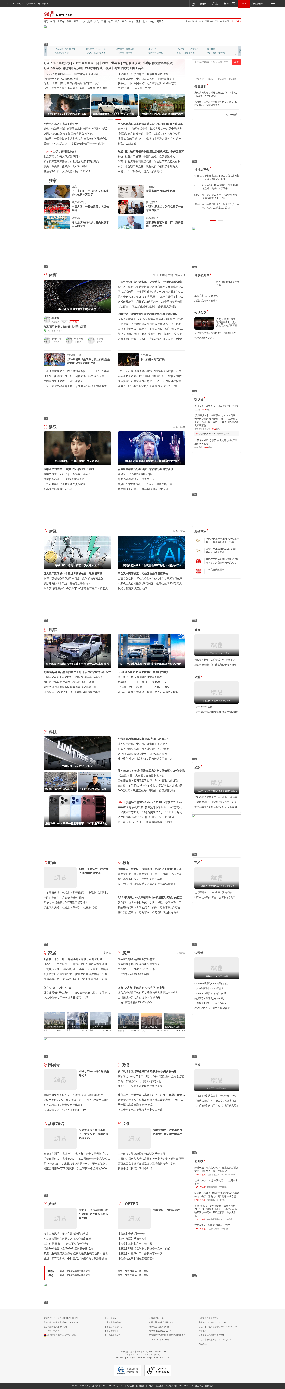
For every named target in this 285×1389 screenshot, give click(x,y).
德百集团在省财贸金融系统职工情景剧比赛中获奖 (147, 1163)
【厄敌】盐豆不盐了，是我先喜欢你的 (140, 1253)
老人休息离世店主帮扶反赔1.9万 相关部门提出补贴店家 (150, 123)
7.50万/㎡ (84, 1030)
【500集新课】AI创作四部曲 (209, 988)
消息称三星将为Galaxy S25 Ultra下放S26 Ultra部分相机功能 (155, 803)
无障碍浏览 (31, 3)
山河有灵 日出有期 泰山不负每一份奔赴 (67, 1243)
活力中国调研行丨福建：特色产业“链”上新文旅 (71, 83)
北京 (145, 21)
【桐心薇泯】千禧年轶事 (132, 1238)
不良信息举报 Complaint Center (179, 1386)
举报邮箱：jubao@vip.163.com (212, 1322)
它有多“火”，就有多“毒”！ (59, 987)
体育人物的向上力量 (186, 53)
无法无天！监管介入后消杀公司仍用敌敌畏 (216, 406)
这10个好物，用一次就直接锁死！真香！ (67, 997)
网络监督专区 (230, 13)
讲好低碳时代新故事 (186, 49)
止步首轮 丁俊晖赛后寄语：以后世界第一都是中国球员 (150, 128)
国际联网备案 (110, 1318)
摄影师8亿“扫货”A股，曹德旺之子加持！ (67, 583)
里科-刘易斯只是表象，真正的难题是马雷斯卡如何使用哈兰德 (88, 361)
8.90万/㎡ (61, 1030)
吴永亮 (55, 318)
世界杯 (60, 21)
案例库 (107, 952)
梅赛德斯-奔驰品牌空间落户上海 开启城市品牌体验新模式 (77, 672)
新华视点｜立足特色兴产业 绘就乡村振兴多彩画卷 (147, 1071)
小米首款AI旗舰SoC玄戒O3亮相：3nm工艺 (143, 738)
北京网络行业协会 (157, 1318)
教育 (110, 21)
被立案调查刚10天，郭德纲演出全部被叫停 (143, 489)
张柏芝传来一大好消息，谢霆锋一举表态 (67, 474)
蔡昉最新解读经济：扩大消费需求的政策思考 (164, 224)
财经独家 (200, 531)
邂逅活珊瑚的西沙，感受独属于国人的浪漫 (90, 224)
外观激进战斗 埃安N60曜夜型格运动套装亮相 (70, 687)
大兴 (143, 1030)
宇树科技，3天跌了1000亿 (140, 156)
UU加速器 (224, 21)
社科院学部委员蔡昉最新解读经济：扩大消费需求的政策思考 (222, 561)
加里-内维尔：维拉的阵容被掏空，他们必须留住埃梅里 (150, 333)
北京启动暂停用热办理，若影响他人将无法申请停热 (148, 992)
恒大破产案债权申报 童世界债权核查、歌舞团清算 (73, 573)
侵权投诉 (209, 1386)
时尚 (52, 862)
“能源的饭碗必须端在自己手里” (61, 74)
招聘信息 (140, 1386)
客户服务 (150, 1386)
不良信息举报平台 (112, 1331)
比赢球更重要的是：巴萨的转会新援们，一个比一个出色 (77, 371)
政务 (152, 21)
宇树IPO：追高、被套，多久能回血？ (147, 151)
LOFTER (130, 1203)
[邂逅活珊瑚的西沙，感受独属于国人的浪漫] (57, 222)
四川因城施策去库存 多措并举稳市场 (139, 997)
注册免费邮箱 (257, 3)
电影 (175, 427)
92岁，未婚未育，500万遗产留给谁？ (66, 902)
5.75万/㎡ (158, 1030)
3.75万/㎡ (107, 1030)
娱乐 (89, 21)
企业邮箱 (199, 21)
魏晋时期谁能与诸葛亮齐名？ (227, 283)
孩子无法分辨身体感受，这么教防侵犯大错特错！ (147, 883)
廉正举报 (199, 1386)
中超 (170, 275)
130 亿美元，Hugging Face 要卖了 (148, 171)
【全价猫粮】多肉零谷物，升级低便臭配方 (216, 1105)
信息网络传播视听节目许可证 (211, 1335)
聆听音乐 (120, 49)
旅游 (52, 1203)
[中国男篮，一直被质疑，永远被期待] (57, 207)
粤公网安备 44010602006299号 (61, 1335)
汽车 (131, 21)
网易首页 (11, 3)
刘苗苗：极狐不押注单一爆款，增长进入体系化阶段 (148, 692)
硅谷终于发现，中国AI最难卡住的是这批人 (143, 743)
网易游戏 (209, 21)
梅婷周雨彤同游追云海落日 (59, 489)
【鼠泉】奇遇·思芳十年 (131, 1233)
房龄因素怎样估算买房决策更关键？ (139, 964)
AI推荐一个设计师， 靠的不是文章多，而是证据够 (73, 959)
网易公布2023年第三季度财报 (133, 1275)
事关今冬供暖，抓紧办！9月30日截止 (66, 166)
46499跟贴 (230, 1174)
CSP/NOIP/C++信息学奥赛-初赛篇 (212, 1008)
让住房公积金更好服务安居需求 (136, 959)
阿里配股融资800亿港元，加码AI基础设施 (142, 753)
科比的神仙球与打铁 (153, 359)
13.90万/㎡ (180, 1030)
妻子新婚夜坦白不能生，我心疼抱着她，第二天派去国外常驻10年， (216, 177)
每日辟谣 (200, 86)
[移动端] (193, 3)
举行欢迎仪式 (132, 63)
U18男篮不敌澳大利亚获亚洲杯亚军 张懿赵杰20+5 (147, 314)
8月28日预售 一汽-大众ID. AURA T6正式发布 (144, 687)
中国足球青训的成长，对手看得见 (63, 381)
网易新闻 (58, 14)
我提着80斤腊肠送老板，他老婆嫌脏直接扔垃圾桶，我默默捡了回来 (216, 187)
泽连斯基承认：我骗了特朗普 (61, 123)
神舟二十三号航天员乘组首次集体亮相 (140, 1086)
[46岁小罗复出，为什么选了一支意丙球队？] (131, 207)
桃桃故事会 (201, 169)
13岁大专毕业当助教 (125, 53)
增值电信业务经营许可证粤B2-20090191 (62, 1318)
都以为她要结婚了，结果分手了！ (137, 479)
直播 (103, 21)
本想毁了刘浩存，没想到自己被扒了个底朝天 (70, 469)
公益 (197, 677)
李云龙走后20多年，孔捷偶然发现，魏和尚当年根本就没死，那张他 (216, 196)
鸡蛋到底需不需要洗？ (206, 300)
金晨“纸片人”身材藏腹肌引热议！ (137, 474)
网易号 (160, 21)
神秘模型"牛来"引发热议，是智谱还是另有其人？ (146, 758)
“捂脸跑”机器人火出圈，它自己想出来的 (141, 775)
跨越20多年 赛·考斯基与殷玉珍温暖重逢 (141, 78)
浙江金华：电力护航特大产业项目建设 (140, 1109)
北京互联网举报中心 (113, 1322)
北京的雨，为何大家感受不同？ (62, 156)
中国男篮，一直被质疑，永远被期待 (90, 208)
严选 (217, 21)
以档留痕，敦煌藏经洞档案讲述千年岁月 (141, 1153)
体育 (52, 21)
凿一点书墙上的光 (94, 49)
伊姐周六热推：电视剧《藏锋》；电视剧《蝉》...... (73, 907)
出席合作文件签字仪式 (158, 63)
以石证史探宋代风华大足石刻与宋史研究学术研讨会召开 (151, 1158)
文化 (96, 21)
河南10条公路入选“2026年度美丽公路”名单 (69, 1248)
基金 (182, 531)
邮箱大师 (190, 21)
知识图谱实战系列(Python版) (209, 998)
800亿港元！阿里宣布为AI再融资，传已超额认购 (146, 790)
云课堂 (198, 953)
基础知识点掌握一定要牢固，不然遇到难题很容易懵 (148, 912)
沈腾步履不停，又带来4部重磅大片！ (65, 479)
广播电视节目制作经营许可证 (162, 1322)
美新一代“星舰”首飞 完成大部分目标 (140, 1081)
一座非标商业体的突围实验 (133, 974)
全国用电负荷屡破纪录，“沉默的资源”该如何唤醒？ (73, 1095)
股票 (175, 531)
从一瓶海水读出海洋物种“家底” (136, 1104)
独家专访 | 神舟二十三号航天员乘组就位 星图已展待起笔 (151, 1076)
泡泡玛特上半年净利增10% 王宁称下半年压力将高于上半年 (222, 540)
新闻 (46, 21)
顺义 (92, 1030)
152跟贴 (228, 1219)
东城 (166, 1030)
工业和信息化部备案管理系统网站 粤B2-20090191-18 (142, 1351)
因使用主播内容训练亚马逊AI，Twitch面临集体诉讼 (148, 780)
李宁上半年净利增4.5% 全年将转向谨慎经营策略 (221, 551)
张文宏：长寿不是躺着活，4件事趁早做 (214, 659)
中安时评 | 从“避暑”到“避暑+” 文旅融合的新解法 (145, 74)
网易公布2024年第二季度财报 (75, 1271)
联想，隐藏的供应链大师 (132, 588)
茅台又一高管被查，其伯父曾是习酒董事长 (143, 573)
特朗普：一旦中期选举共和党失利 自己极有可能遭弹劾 (76, 138)
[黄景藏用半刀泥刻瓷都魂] (131, 191)
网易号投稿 (231, 114)
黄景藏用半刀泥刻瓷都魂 (160, 190)
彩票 (69, 21)
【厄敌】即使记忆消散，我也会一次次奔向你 (144, 1248)
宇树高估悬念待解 (215, 569)
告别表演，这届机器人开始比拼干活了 (66, 1109)
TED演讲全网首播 (63, 53)
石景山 (121, 1030)
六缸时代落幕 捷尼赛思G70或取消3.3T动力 (69, 682)
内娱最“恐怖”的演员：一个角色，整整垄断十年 (145, 484)
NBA (155, 275)
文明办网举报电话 (112, 1335)
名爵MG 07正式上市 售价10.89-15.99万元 (142, 682)
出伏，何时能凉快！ (65, 151)
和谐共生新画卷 (127, 143)
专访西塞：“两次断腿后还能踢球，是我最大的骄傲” (147, 306)
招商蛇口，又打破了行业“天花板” (137, 969)
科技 (82, 21)
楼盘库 (181, 952)
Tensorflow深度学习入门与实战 (210, 993)
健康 (138, 21)
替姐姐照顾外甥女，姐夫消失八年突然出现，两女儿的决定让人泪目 (215, 206)
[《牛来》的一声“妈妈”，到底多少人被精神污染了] (57, 191)
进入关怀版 (43, 3)
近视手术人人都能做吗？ (207, 295)
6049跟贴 (221, 1200)
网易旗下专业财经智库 (65, 49)
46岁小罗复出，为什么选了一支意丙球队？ (164, 208)
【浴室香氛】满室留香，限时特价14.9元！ (216, 1095)
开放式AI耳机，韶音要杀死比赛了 (63, 1104)
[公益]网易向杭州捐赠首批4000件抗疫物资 (216, 712)
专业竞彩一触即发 (215, 53)
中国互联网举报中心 (113, 1327)
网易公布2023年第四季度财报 (75, 1275)
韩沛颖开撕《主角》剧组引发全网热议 (147, 166)
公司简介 (121, 1386)
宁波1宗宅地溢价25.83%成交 (135, 1002)
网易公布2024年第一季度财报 (133, 1271)
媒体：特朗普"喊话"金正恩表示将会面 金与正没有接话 (75, 128)
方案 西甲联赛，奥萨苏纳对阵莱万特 (65, 326)
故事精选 (56, 1123)
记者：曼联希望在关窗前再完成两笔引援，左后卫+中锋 (150, 338)
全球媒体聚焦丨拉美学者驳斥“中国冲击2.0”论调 (145, 83)
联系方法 (130, 1386)
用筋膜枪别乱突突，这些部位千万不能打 (215, 664)
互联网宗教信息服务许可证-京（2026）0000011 (216, 1341)
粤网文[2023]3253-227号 (160, 1331)
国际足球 (180, 275)
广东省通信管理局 (51, 1331)
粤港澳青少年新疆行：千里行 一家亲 (139, 88)
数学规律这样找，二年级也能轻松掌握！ (141, 879)
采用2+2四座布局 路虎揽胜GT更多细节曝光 (143, 672)
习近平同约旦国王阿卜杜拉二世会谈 (96, 63)
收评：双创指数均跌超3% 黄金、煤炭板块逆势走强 (73, 578)
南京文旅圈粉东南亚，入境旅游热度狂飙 (67, 1238)
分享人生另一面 (214, 49)
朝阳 (46, 1030)
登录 (244, 3)
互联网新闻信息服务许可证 (55, 1327)
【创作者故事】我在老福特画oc (136, 1258)
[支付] (226, 3)
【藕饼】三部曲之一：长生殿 (135, 1243)
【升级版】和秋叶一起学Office (210, 1003)
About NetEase (108, 1386)
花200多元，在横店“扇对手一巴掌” (212, 1225)
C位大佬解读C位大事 (155, 49)
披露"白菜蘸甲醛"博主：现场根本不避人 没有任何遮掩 (149, 138)
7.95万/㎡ (135, 1030)
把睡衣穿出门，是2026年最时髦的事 (65, 897)
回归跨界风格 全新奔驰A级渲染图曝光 (140, 677)
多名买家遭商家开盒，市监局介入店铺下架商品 (71, 161)
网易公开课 (201, 275)
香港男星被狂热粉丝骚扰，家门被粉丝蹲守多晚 (145, 469)
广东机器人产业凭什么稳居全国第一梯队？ (69, 88)
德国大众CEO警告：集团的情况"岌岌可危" (69, 133)
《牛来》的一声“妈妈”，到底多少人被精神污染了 (90, 192)
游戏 (197, 767)
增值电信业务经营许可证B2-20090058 (61, 1322)
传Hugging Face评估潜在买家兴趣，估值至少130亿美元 (151, 770)
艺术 (197, 862)
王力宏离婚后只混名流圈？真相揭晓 (65, 484)
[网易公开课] (204, 3)
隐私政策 (159, 1386)
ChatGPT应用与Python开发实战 (211, 983)
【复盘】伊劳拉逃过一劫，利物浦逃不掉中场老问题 (74, 376)
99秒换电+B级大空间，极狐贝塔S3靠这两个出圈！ (73, 692)
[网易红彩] (106, 319)
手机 (121, 802)
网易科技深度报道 (154, 53)
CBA (163, 275)
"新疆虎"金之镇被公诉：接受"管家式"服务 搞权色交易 (149, 133)
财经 (76, 21)
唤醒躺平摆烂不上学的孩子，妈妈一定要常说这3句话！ (150, 907)
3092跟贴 (223, 1187)
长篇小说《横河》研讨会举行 (135, 1168)
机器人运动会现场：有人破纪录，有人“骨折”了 (145, 748)
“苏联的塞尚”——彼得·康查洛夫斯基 (213, 892)
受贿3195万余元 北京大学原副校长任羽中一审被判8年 (75, 143)
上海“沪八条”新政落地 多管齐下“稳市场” (142, 987)
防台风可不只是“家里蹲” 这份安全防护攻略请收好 (72, 78)
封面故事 (90, 53)
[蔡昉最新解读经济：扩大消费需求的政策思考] (131, 222)
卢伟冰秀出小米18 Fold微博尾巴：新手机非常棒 (146, 817)
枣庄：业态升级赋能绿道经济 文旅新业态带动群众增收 (76, 1253)
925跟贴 (224, 1229)
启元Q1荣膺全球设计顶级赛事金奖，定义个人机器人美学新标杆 (227, 322)
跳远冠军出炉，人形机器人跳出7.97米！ (67, 171)
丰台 (69, 1030)
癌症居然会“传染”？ (204, 338)
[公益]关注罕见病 (203, 707)
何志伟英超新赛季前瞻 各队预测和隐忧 (148, 161)
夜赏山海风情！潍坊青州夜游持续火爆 (66, 1233)
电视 (182, 427)
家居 (124, 21)
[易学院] (206, 114)
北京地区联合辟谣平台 (159, 1327)
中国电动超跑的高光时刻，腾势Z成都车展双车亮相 (73, 677)
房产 (117, 21)
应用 (19, 3)
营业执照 (202, 1331)
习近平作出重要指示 (57, 63)
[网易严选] (216, 3)
